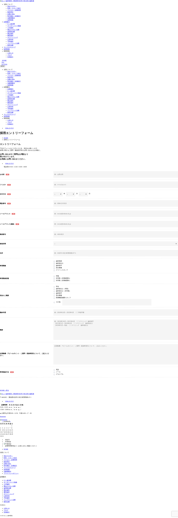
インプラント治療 (13, 43)
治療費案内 (11, 18)
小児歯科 (10, 27)
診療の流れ (11, 14)
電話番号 (3, 203)
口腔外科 (10, 39)
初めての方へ (11, 6)
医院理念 (10, 12)
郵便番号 (3, 234)
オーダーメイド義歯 (14, 26)
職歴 (1, 330)
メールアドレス (5, 214)
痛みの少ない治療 (13, 29)
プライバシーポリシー (11, 473)
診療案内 (7, 22)
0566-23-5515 (9, 128)
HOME (6, 449)
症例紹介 (10, 57)
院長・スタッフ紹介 (14, 8)
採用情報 (10, 20)
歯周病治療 (11, 31)
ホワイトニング (12, 37)
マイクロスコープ (10, 47)
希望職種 (3, 265)
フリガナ (3, 184)
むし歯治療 (11, 24)
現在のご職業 (4, 295)
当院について (8, 4)
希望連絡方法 (4, 372)
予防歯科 (10, 41)
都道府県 (3, 243)
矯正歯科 (10, 33)
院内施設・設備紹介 (14, 16)
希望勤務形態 (4, 278)
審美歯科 (10, 35)
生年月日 (3, 194)
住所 (1, 253)
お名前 (2, 174)
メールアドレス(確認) (7, 224)
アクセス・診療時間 (14, 10)
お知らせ (10, 53)
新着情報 (7, 51)
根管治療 (10, 45)
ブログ (9, 55)
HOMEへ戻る (4, 390)
